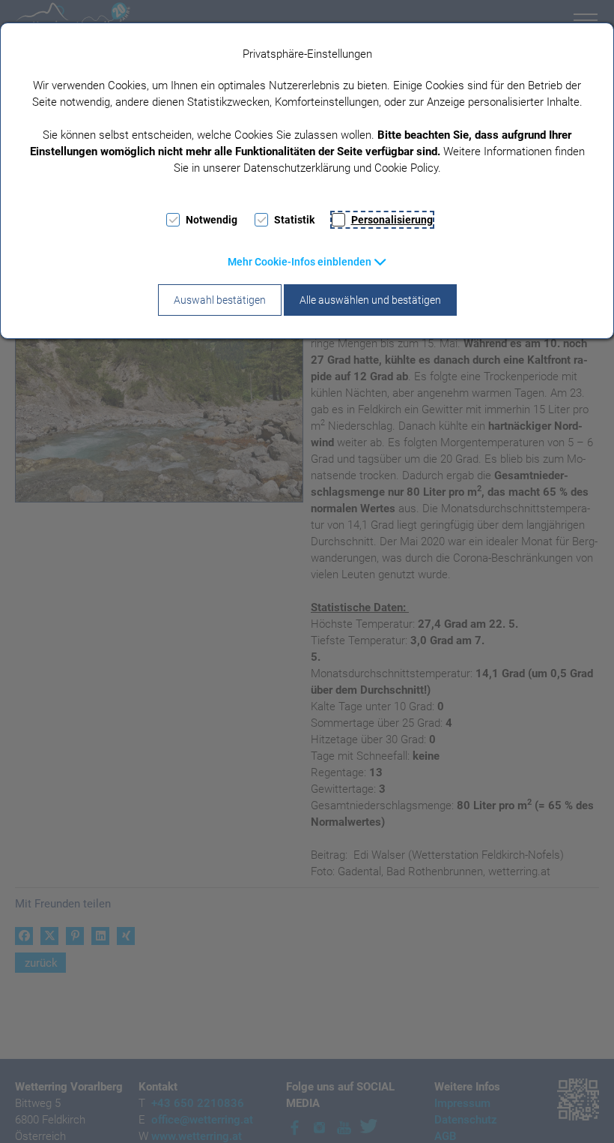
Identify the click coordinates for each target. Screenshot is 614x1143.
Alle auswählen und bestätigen (370, 300)
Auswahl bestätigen (220, 300)
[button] (307, 262)
